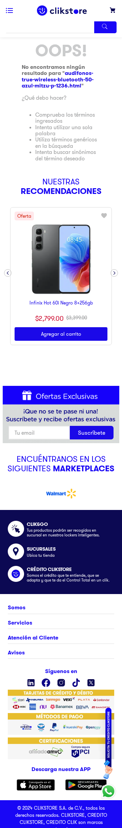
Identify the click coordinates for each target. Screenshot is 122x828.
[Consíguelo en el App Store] (36, 784)
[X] (91, 682)
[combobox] (61, 27)
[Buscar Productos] (105, 27)
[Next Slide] (114, 273)
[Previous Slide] (8, 273)
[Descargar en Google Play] (86, 784)
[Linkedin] (31, 682)
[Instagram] (61, 682)
